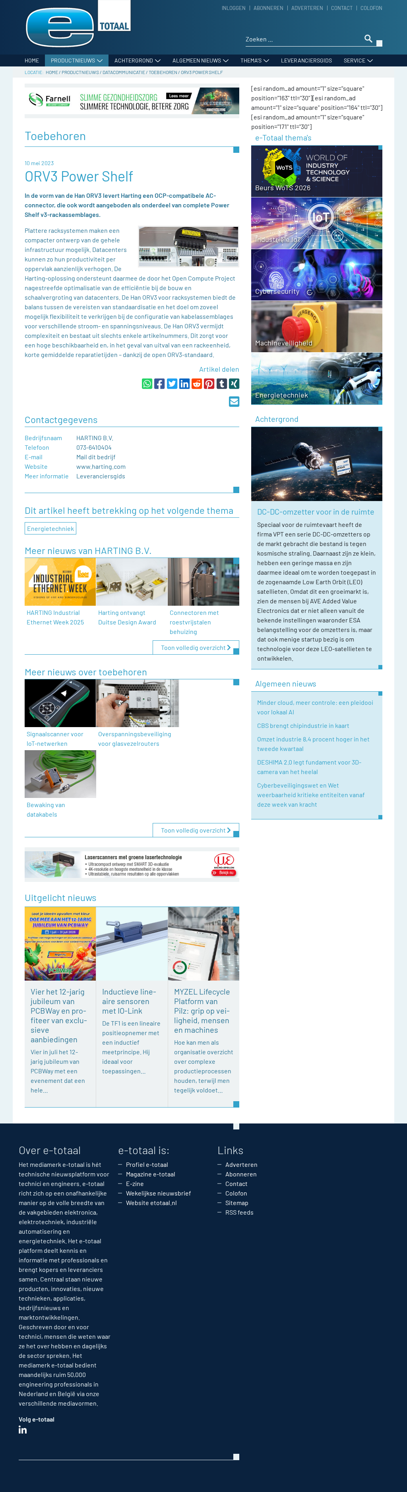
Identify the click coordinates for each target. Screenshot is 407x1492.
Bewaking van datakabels (46, 809)
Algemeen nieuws (196, 60)
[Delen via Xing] (234, 383)
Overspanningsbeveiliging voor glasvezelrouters (134, 738)
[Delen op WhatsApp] (147, 383)
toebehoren (163, 72)
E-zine (135, 1183)
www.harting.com (101, 466)
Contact (342, 8)
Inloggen (234, 8)
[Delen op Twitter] (172, 383)
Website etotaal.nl (151, 1202)
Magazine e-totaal (150, 1174)
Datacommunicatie (124, 72)
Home (32, 60)
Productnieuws (73, 60)
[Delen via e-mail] (234, 401)
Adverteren (307, 8)
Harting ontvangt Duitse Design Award (127, 617)
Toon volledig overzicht (194, 647)
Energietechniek (50, 528)
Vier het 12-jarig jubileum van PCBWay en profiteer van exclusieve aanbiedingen (59, 1015)
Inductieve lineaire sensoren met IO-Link (129, 1001)
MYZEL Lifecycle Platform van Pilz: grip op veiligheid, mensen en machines (202, 1010)
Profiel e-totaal (147, 1164)
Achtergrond (133, 60)
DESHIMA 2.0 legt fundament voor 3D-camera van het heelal (309, 766)
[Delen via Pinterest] (209, 383)
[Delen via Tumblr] (222, 383)
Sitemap (236, 1202)
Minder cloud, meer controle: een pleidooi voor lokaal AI (315, 707)
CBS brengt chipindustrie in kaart (303, 725)
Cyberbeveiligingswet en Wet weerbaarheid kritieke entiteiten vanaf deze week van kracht (311, 794)
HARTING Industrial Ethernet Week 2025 (55, 617)
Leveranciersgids (306, 60)
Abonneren (268, 8)
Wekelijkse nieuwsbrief (158, 1193)
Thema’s (251, 60)
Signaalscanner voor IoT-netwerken (55, 738)
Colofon (371, 8)
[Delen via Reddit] (197, 383)
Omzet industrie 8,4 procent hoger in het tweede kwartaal (313, 743)
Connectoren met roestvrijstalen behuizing (194, 622)
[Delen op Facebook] (159, 383)
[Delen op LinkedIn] (184, 383)
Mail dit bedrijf (96, 456)
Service (354, 60)
